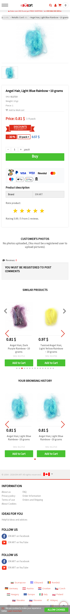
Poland (59, 594)
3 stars (29, 210)
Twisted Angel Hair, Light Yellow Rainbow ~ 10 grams (51, 348)
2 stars (22, 210)
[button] (16, 368)
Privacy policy (8, 495)
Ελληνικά (38, 582)
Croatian (46, 588)
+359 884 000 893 (53, 11)
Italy (46, 594)
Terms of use (8, 499)
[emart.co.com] (21, 6)
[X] (3, 608)
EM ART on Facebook (18, 536)
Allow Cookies (56, 609)
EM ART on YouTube (18, 542)
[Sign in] (55, 5)
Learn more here (14, 611)
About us (6, 491)
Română (56, 582)
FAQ (24, 491)
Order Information (31, 495)
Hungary (15, 594)
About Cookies (9, 503)
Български (20, 582)
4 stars (35, 210)
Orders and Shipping (32, 499)
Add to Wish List (16, 110)
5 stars (42, 210)
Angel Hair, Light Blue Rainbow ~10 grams (19, 437)
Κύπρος (54, 600)
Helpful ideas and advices (14, 519)
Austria (30, 588)
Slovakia (20, 600)
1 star (15, 210)
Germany (13, 588)
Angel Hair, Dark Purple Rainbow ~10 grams (19, 348)
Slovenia (37, 600)
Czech (62, 588)
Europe (31, 594)
